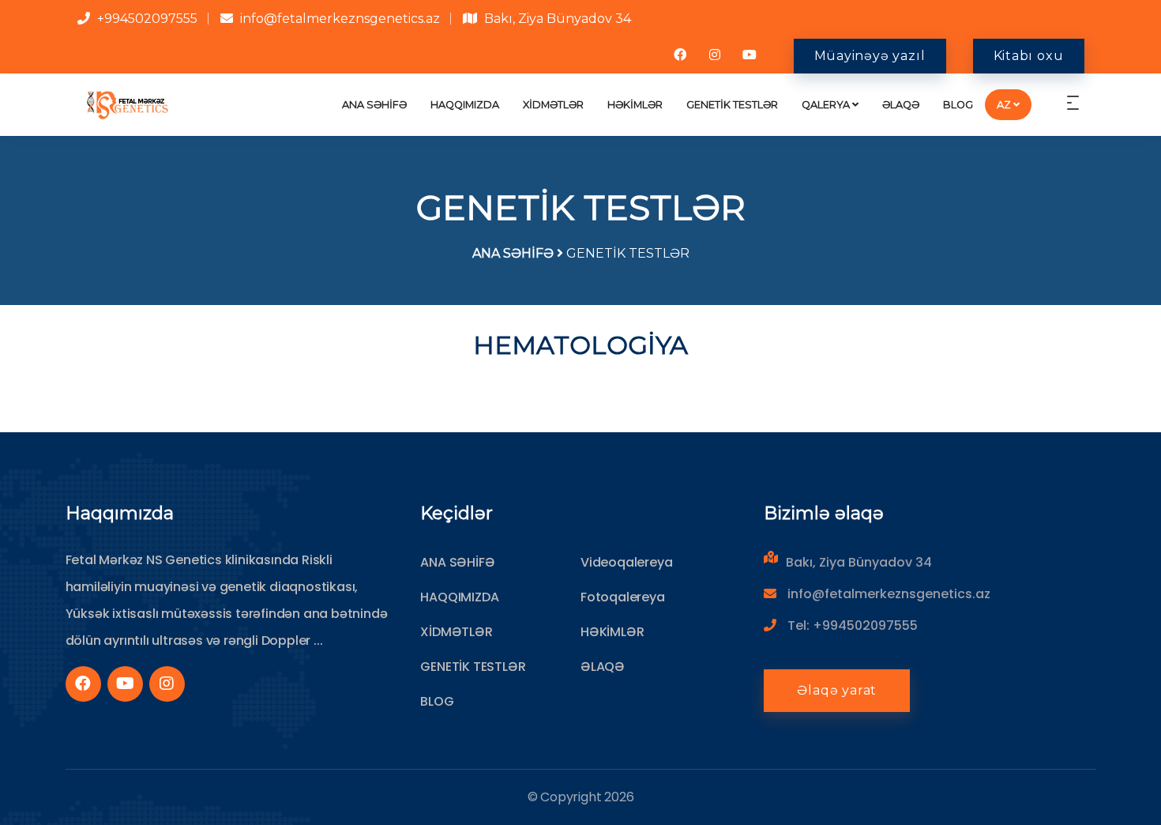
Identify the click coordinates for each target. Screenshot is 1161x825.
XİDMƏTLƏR (553, 105)
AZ (1004, 105)
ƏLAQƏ (900, 105)
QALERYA (826, 105)
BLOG (958, 105)
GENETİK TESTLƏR (732, 105)
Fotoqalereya (622, 597)
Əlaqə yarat (837, 690)
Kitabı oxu (1029, 55)
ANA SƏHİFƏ (374, 105)
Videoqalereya (626, 562)
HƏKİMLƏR (635, 105)
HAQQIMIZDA (464, 105)
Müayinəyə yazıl (870, 55)
